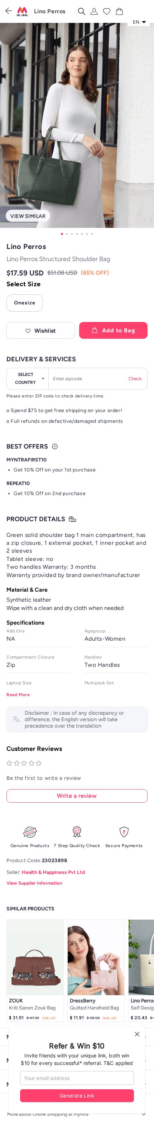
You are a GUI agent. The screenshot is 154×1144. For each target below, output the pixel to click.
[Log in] (94, 11)
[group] (77, 130)
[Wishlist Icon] (106, 11)
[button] (40, 330)
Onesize (24, 303)
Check (135, 378)
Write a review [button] (77, 795)
